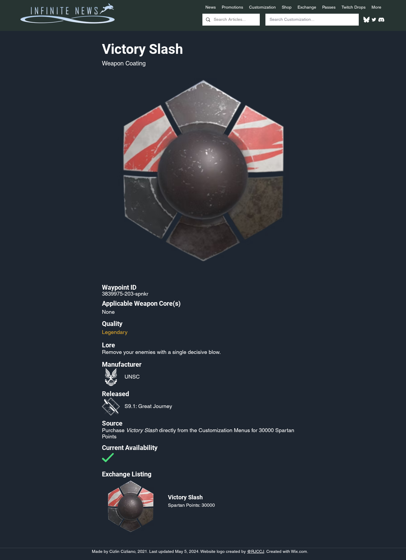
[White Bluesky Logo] (366, 20)
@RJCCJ (255, 551)
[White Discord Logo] (381, 20)
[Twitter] (374, 20)
